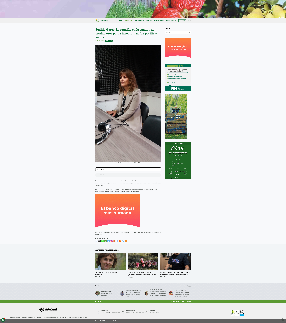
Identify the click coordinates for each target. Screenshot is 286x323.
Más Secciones (170, 20)
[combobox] (176, 32)
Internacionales (159, 20)
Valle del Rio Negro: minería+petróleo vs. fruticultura (106, 293)
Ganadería (149, 20)
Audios (189, 301)
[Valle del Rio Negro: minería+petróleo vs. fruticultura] (110, 261)
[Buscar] (188, 20)
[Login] (190, 20)
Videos (183, 301)
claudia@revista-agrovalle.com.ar (110, 312)
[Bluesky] (123, 241)
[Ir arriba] (282, 319)
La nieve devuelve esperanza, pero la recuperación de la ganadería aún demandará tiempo (133, 293)
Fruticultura (128, 20)
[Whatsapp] (102, 241)
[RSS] (114, 241)
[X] (99, 241)
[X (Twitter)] (98, 301)
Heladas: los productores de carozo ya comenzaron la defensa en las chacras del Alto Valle (142, 274)
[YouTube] (102, 301)
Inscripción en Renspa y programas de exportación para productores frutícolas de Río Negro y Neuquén (182, 293)
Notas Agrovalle (175, 301)
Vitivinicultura (139, 20)
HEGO (114, 320)
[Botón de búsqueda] (189, 32)
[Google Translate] (117, 241)
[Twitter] (108, 241)
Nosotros (120, 20)
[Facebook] (96, 241)
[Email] (105, 241)
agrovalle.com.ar (154, 312)
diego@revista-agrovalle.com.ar (135, 312)
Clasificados (182, 20)
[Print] (120, 241)
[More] (126, 241)
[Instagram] (111, 241)
